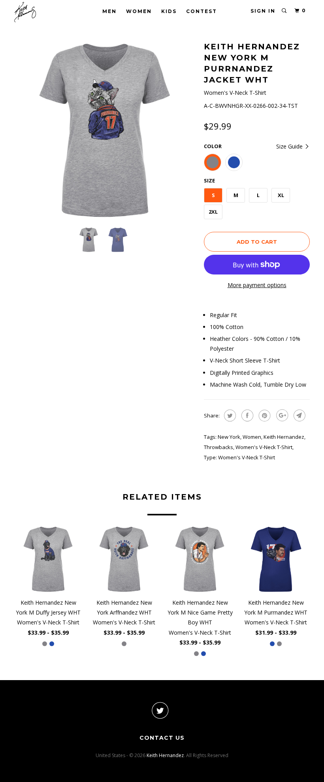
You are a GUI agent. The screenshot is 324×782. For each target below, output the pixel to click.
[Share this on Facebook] (246, 415)
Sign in (263, 11)
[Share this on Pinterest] (264, 415)
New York (229, 436)
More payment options (257, 285)
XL (281, 195)
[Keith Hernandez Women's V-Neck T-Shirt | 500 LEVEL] (105, 130)
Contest (201, 11)
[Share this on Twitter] (229, 415)
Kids (169, 11)
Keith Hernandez (284, 436)
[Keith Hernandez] (38, 12)
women (252, 436)
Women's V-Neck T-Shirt (263, 447)
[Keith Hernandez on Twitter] (160, 710)
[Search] (284, 10)
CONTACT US (162, 737)
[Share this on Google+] (281, 415)
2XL (213, 211)
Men (109, 11)
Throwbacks (218, 447)
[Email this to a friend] (298, 415)
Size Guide (290, 146)
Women (139, 11)
